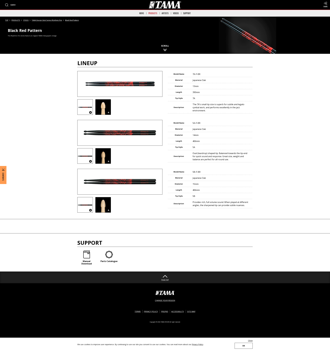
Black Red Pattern (72, 20)
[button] (10, 4)
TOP (6, 20)
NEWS (141, 13)
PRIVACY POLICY (151, 311)
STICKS (26, 20)
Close (250, 340)
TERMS (138, 311)
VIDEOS (176, 13)
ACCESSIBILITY (177, 311)
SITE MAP (191, 311)
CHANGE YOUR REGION (165, 300)
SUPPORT (187, 13)
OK (243, 345)
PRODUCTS (152, 13)
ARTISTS (165, 13)
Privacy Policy (197, 344)
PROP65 (164, 311)
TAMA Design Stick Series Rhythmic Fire (47, 20)
